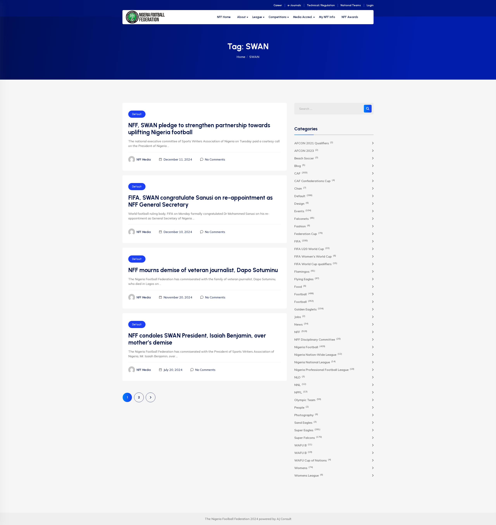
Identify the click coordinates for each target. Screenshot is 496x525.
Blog (299, 165)
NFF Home (224, 17)
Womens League (308, 475)
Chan (300, 188)
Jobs (299, 316)
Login (370, 5)
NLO (299, 377)
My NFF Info (327, 17)
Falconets (304, 218)
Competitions (277, 17)
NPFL (300, 392)
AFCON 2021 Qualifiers (313, 143)
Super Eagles (307, 430)
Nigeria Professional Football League (324, 369)
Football (304, 294)
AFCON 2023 (306, 150)
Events (302, 211)
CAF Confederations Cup (314, 181)
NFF (300, 332)
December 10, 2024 (178, 232)
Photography (306, 415)
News (301, 324)
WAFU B (303, 445)
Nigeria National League (315, 362)
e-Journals (294, 5)
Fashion (302, 226)
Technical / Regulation (321, 5)
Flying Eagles (306, 279)
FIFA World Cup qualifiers (315, 264)
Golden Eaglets (309, 309)
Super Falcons (308, 437)
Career (278, 5)
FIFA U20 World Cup (312, 249)
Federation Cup (308, 233)
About (241, 17)
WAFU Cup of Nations (312, 460)
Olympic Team (307, 400)
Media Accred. (302, 17)
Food (300, 286)
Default (137, 114)
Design (301, 203)
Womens (303, 468)
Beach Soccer (306, 158)
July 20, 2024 (173, 370)
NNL (300, 384)
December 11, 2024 (178, 159)
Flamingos (304, 271)
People (301, 407)
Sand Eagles (305, 422)
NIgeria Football (309, 347)
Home (241, 57)
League (257, 17)
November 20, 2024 (178, 297)
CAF (300, 173)
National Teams (351, 5)
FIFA (301, 241)
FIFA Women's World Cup (315, 256)
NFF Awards (350, 17)
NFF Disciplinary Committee (317, 339)
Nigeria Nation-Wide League (318, 354)
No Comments (215, 159)
